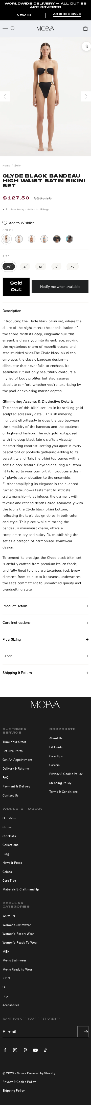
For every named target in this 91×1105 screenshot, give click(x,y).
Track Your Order (14, 742)
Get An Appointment (17, 760)
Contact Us (10, 795)
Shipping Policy (60, 783)
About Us (56, 738)
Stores (7, 827)
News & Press (12, 863)
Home (6, 165)
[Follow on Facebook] (5, 1050)
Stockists (9, 836)
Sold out (16, 286)
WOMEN (9, 916)
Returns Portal (13, 751)
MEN (6, 951)
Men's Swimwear (14, 960)
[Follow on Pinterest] (25, 1050)
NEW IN (24, 15)
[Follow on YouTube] (35, 1050)
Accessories (11, 1005)
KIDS (6, 978)
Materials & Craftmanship (21, 889)
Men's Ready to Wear (17, 969)
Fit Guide (55, 747)
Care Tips (56, 756)
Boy (5, 996)
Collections (11, 845)
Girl (5, 987)
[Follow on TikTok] (45, 1050)
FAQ (6, 777)
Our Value (9, 818)
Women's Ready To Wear (20, 942)
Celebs (7, 872)
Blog (6, 854)
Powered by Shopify (41, 1073)
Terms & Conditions (63, 791)
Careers (54, 765)
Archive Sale (67, 14)
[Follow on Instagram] (15, 1050)
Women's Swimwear (17, 925)
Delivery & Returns (16, 768)
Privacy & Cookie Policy (66, 774)
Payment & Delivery (16, 786)
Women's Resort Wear (18, 934)
